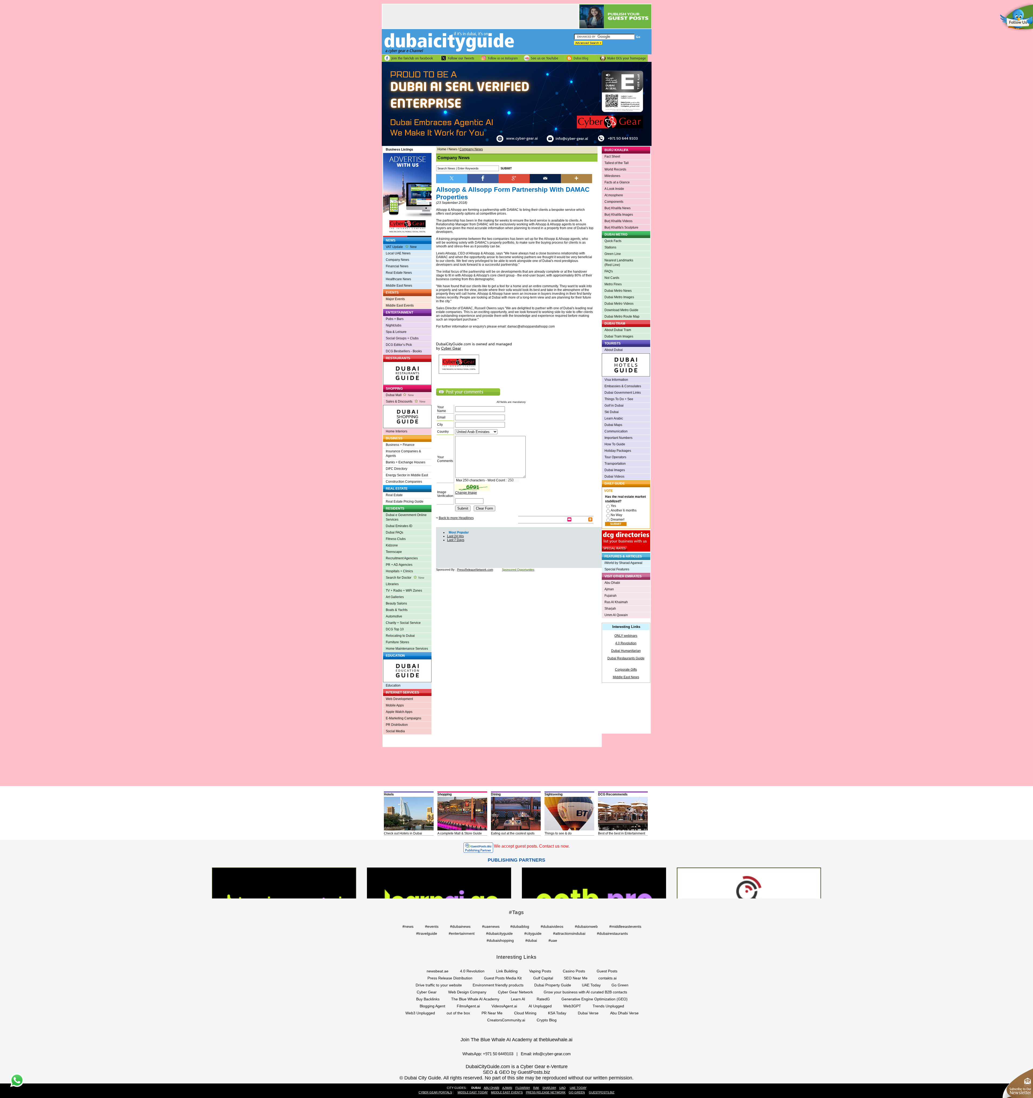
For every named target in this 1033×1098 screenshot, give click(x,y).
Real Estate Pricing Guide (404, 501)
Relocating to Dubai (400, 636)
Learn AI (518, 999)
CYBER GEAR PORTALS (435, 1092)
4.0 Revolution (625, 643)
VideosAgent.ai (504, 1006)
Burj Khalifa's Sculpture (621, 227)
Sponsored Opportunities (518, 569)
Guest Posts (607, 971)
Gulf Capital (543, 978)
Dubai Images (614, 470)
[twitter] (451, 178)
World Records (615, 169)
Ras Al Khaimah (616, 602)
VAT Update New (401, 247)
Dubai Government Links (622, 393)
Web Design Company (467, 992)
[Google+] (514, 178)
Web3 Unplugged (420, 1013)
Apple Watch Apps (399, 712)
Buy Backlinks (428, 999)
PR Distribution (397, 725)
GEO (504, 1072)
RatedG (543, 999)
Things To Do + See (618, 399)
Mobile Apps (395, 705)
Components (613, 202)
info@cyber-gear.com (552, 1053)
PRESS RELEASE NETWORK (545, 1092)
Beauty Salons (396, 603)
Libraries (392, 584)
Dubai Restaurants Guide (626, 658)
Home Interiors (396, 431)
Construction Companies (404, 482)
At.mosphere (613, 195)
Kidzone (392, 545)
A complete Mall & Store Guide (459, 833)
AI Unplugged (540, 1006)
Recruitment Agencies (402, 558)
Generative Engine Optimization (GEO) (594, 999)
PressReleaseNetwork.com (475, 569)
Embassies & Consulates (622, 386)
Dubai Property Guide (552, 985)
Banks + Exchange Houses (405, 462)
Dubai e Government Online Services (406, 517)
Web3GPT (572, 1006)
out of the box (458, 1013)
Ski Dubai (611, 412)
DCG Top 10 (395, 629)
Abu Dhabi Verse (624, 1013)
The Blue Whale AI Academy (475, 999)
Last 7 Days (455, 540)
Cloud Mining (525, 1013)
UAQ (562, 1087)
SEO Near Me (576, 978)
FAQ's (608, 271)
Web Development (399, 699)
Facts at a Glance (617, 182)
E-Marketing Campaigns (403, 718)
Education (393, 685)
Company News (397, 260)
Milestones (612, 176)
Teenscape (394, 552)
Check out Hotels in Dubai (403, 833)
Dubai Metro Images (619, 297)
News (453, 149)
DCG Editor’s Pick (399, 345)
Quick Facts (612, 241)
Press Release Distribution (449, 978)
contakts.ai (607, 978)
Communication (616, 431)
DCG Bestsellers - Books (404, 351)
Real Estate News (399, 273)
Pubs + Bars (395, 319)
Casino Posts (574, 971)
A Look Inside (614, 189)
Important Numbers (618, 438)
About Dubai (613, 350)
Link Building (507, 971)
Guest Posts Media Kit (503, 978)
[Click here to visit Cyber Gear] (517, 145)
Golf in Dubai (614, 405)
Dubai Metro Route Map (621, 316)
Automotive (394, 616)
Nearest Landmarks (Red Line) (618, 262)
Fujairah (610, 596)
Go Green (619, 985)
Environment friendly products (498, 985)
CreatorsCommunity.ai (506, 1020)
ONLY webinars (625, 636)
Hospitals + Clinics (399, 571)
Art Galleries (395, 597)
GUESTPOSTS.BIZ (601, 1092)
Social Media (395, 731)
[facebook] (482, 178)
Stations (610, 247)
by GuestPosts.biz (530, 1072)
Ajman (609, 589)
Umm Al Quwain (616, 615)
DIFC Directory (396, 469)
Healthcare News (398, 279)
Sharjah (610, 608)
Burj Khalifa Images (618, 214)
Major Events (395, 299)
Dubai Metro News (618, 291)
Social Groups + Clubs (402, 338)
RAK (536, 1087)
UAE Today (591, 985)
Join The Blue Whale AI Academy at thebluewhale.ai (516, 1039)
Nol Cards (611, 278)
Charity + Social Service (403, 623)
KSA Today (557, 1013)
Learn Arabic (613, 418)
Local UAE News (398, 253)
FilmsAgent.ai (468, 1006)
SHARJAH (549, 1087)
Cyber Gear (427, 992)
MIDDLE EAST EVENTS (507, 1092)
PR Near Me (492, 1013)
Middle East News (399, 285)
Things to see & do (558, 833)
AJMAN (507, 1087)
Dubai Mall (400, 395)
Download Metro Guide (621, 310)
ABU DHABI (491, 1087)
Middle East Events (400, 305)
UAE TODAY (578, 1087)
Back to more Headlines (456, 518)
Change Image (466, 493)
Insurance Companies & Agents (403, 453)
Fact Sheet (612, 156)
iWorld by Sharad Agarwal (623, 563)
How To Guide (614, 444)
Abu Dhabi (612, 583)
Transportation (615, 464)
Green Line (612, 254)
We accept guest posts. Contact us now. (531, 846)
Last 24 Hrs (455, 536)
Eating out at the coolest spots (513, 833)
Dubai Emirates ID (399, 526)
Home (441, 149)
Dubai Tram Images (618, 336)
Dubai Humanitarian (626, 651)
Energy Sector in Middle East (407, 475)
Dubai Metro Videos (619, 303)
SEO (488, 1072)
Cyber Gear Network (515, 992)
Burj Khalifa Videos (618, 221)
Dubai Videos (614, 476)
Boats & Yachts (397, 610)
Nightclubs (393, 325)
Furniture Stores (397, 642)
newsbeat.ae (437, 971)
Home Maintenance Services (407, 649)
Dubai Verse (588, 1013)
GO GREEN (577, 1092)
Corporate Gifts (626, 669)
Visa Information (616, 380)
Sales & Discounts (405, 401)
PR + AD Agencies (399, 565)
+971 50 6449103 (498, 1053)
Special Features (616, 569)
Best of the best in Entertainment (621, 833)
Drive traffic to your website (439, 985)
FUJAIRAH (522, 1087)
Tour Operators (615, 457)
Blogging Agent (432, 1006)
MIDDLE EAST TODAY (473, 1092)
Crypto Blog (547, 1020)
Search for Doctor (405, 578)
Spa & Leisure (396, 332)
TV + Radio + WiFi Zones (404, 590)
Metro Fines (613, 284)
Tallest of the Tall (616, 163)
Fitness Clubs (396, 539)
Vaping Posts (540, 971)
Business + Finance (400, 445)
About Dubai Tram (617, 330)
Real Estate (394, 495)
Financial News (397, 266)
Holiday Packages (617, 451)
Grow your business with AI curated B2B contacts (585, 992)
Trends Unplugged (608, 1006)
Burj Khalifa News (617, 208)
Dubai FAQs (394, 532)
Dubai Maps (613, 425)
